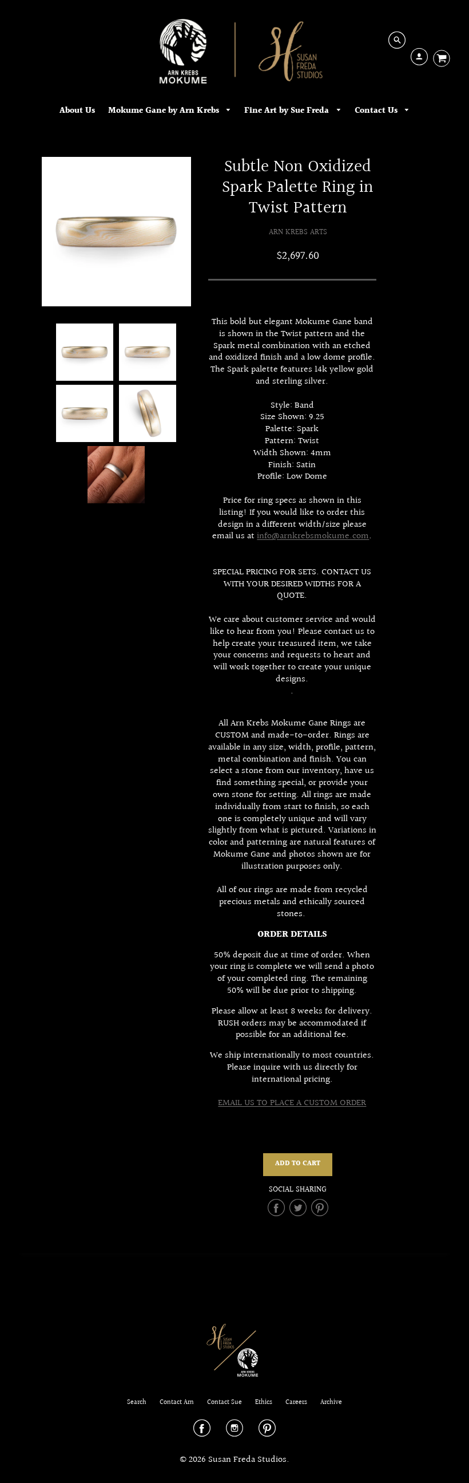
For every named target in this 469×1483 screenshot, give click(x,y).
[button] (297, 1164)
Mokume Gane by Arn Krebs (164, 110)
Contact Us (377, 110)
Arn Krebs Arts (298, 232)
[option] (116, 231)
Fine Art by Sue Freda (287, 110)
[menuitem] (77, 110)
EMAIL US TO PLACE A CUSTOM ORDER (292, 1103)
